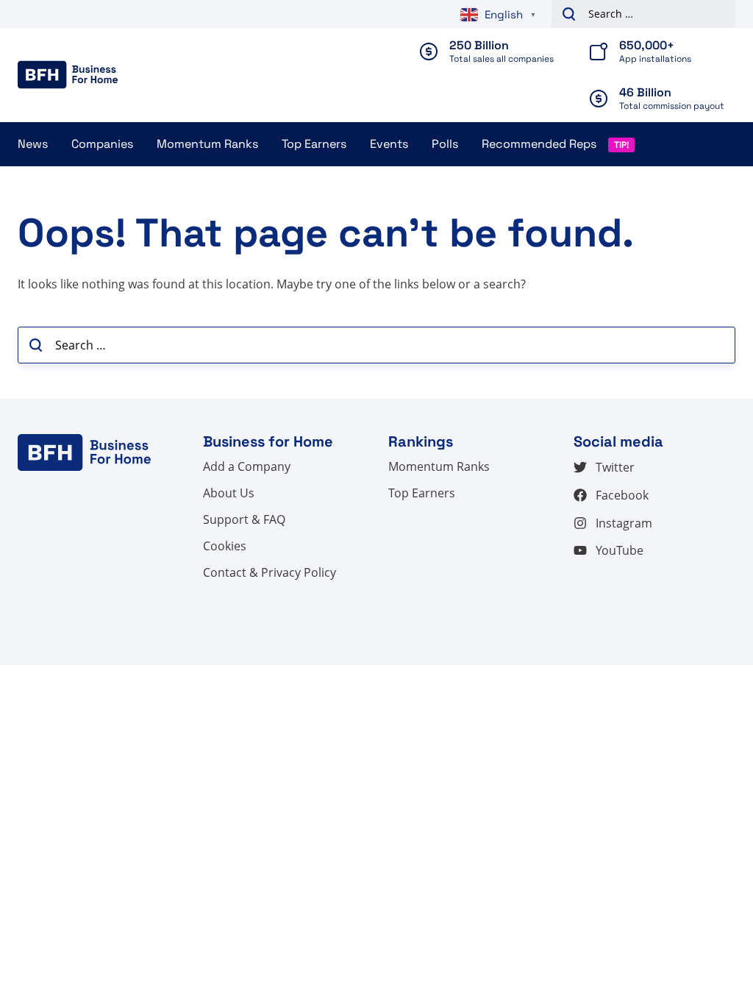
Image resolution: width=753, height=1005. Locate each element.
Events (389, 144)
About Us (228, 493)
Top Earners (314, 144)
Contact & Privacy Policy (269, 572)
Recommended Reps (539, 144)
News (33, 144)
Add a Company (246, 466)
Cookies (224, 546)
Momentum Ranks (207, 144)
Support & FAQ (244, 519)
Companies (102, 144)
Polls (445, 144)
